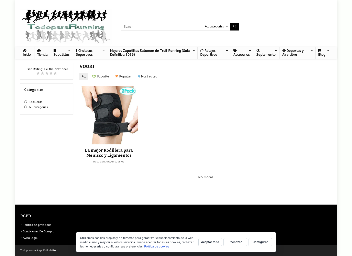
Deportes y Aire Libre (293, 53)
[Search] (234, 27)
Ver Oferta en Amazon (109, 168)
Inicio (27, 55)
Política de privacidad (37, 225)
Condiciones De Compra (38, 231)
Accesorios (241, 55)
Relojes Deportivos (208, 53)
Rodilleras (35, 102)
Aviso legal (30, 238)
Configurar (260, 242)
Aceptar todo (210, 242)
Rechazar (235, 242)
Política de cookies (156, 246)
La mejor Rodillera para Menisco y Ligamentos (109, 153)
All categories (38, 107)
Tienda (42, 55)
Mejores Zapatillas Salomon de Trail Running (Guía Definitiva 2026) (150, 53)
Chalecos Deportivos (84, 53)
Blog (321, 55)
